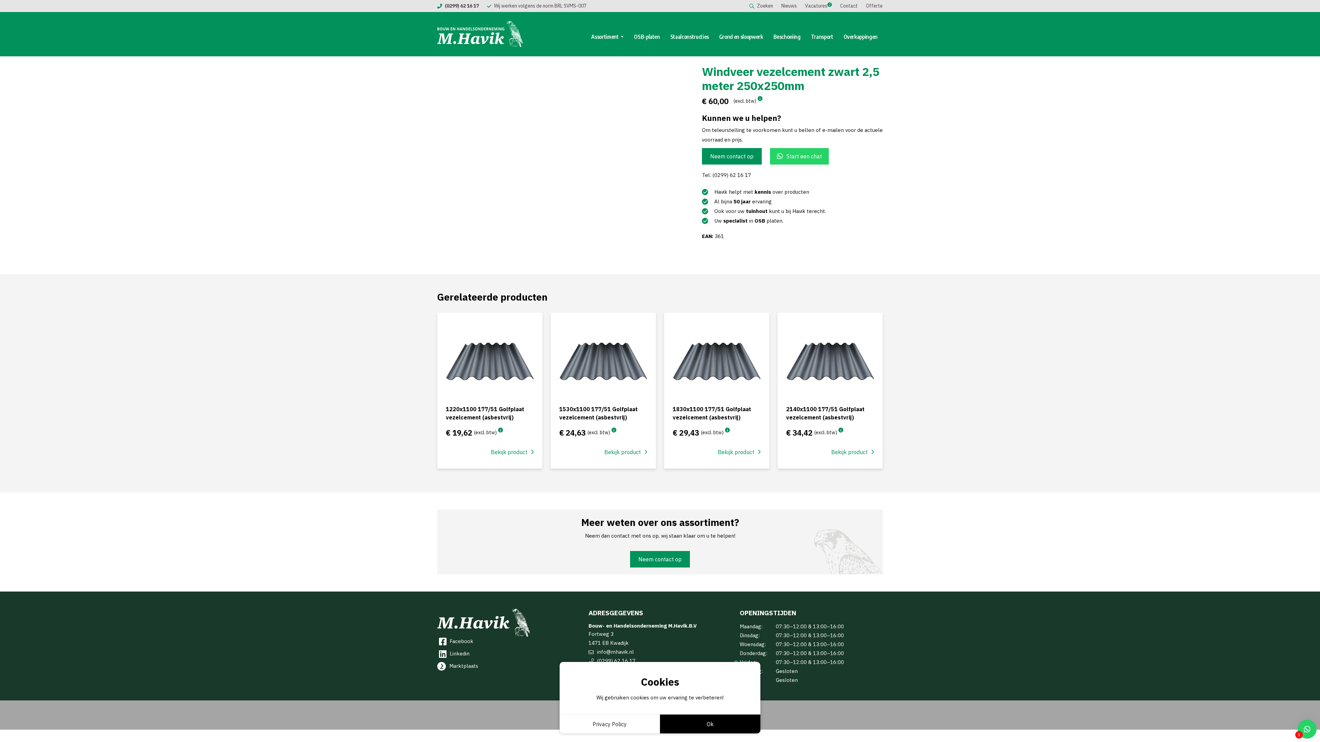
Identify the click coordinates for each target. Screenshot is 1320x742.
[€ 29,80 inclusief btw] (613, 430)
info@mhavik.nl (615, 652)
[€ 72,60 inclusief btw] (760, 98)
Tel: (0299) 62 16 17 (726, 175)
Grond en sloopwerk (741, 36)
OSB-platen (647, 36)
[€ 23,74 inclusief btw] (500, 430)
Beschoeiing (787, 36)
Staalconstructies (689, 36)
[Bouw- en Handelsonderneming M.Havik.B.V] (480, 34)
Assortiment (605, 36)
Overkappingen (861, 36)
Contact (849, 6)
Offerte (874, 6)
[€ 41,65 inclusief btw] (840, 430)
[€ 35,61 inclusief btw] (727, 430)
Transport (822, 36)
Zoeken (765, 6)
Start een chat (804, 156)
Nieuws (789, 6)
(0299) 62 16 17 (616, 660)
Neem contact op (732, 156)
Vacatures (816, 5)
